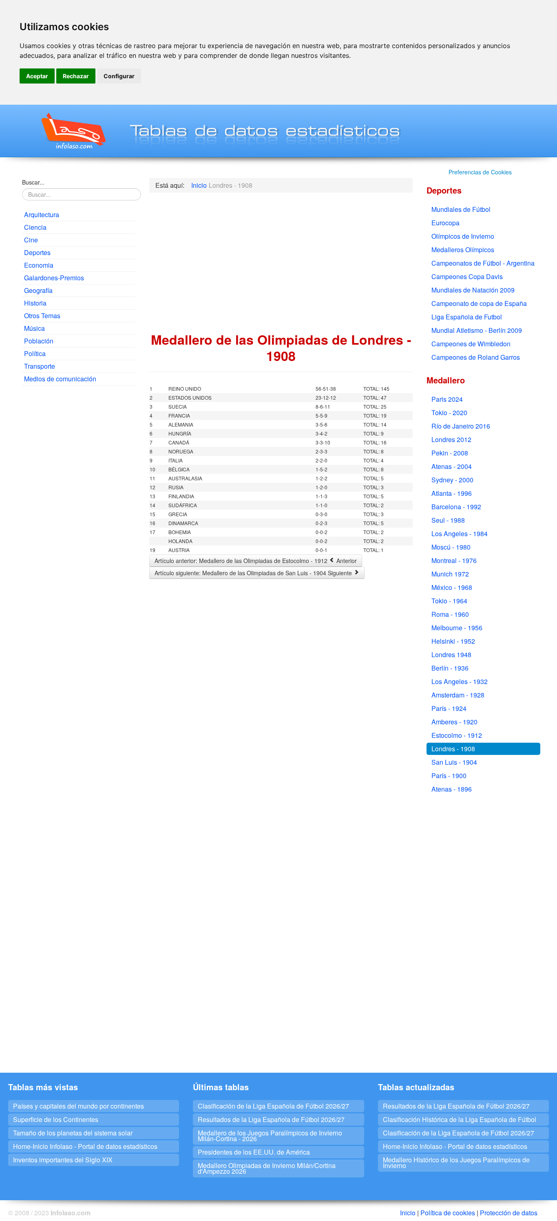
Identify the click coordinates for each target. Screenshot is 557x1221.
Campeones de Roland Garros (475, 357)
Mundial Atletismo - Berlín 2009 (476, 330)
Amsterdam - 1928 (457, 695)
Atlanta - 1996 (451, 493)
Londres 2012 (451, 439)
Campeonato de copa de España (479, 303)
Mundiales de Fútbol (461, 209)
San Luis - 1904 (454, 762)
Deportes (37, 252)
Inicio (408, 1212)
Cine (31, 239)
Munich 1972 (450, 574)
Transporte (39, 366)
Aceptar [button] (37, 76)
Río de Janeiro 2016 (460, 426)
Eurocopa (445, 222)
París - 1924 (448, 708)
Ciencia (35, 227)
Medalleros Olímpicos (462, 249)
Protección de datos (508, 1212)
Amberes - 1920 (454, 721)
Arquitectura (41, 214)
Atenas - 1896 (451, 789)
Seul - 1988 (448, 520)
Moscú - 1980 (451, 547)
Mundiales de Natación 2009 (473, 290)
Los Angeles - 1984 (459, 533)
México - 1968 (451, 587)
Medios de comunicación (60, 378)
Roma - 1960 (450, 614)
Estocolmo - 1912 (456, 735)
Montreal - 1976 (454, 560)
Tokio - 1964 (449, 600)
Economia (38, 265)
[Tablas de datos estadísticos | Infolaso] (73, 131)
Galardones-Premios (54, 277)
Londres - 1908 (453, 748)
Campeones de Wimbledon (471, 343)
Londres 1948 (451, 654)
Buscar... (33, 182)
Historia (35, 303)
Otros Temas (42, 315)
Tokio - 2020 (449, 412)
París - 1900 (448, 775)
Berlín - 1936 (450, 668)
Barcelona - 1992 (456, 506)
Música (34, 328)
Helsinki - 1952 (453, 641)
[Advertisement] (78, 516)
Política (35, 353)
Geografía (38, 290)
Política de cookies (447, 1212)
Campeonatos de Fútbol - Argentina (483, 263)
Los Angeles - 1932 (459, 681)
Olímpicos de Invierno (462, 236)
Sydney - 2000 (452, 479)
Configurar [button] (119, 76)
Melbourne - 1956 (456, 627)
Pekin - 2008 (449, 453)
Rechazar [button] (76, 76)
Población (38, 340)
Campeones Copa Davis (467, 276)
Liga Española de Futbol (466, 316)
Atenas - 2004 (451, 466)
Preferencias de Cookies (480, 172)
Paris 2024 (447, 399)
